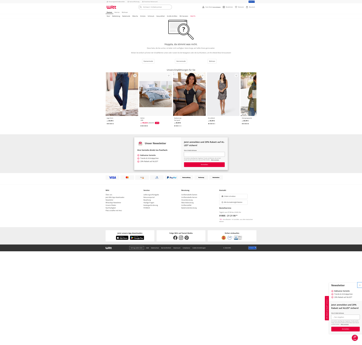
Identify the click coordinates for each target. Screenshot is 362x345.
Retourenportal (149, 197)
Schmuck (151, 16)
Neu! (108, 16)
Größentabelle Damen (189, 195)
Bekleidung (116, 16)
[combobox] (159, 7)
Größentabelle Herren (189, 197)
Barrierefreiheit (166, 248)
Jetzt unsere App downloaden (129, 233)
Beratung (185, 190)
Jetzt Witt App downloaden (115, 197)
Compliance (186, 248)
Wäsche (135, 16)
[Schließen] (360, 285)
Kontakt (222, 190)
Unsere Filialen (111, 205)
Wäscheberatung (187, 203)
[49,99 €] (189, 94)
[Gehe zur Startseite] (111, 7)
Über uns (109, 195)
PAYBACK (146, 208)
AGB (147, 248)
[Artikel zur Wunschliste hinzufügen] (135, 75)
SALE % (192, 16)
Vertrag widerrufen (137, 248)
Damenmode (148, 61)
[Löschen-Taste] (170, 7)
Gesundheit (160, 16)
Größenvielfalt (186, 205)
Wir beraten (184, 16)
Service (146, 190)
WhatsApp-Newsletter (113, 203)
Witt (107, 190)
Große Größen (172, 16)
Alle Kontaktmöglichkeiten (233, 202)
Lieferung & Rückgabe (151, 195)
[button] (254, 94)
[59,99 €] (223, 94)
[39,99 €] (122, 94)
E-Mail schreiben (229, 196)
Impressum (176, 248)
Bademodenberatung (189, 208)
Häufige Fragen (148, 203)
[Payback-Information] (252, 247)
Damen (109, 12)
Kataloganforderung (150, 205)
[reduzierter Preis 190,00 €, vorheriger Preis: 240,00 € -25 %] (155, 94)
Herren (117, 12)
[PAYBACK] (251, 1)
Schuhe (142, 16)
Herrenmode (181, 61)
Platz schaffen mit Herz (114, 210)
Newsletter (109, 200)
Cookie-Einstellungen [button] (199, 248)
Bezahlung (147, 200)
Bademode (126, 16)
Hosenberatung (187, 200)
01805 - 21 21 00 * (228, 215)
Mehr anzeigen (345, 324)
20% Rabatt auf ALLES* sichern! (327, 309)
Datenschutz (155, 248)
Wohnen (125, 12)
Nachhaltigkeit (111, 208)
